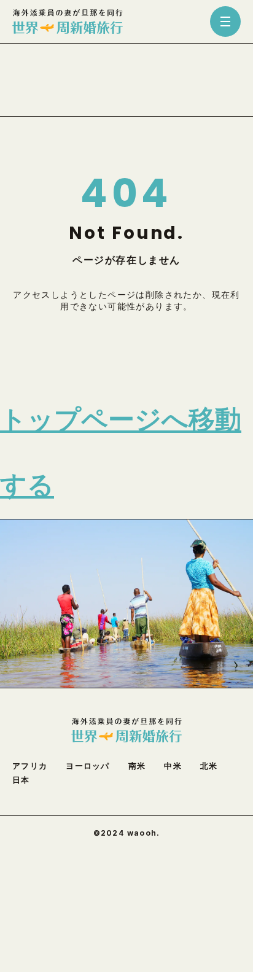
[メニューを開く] (225, 21)
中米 (173, 766)
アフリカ (29, 766)
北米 (209, 766)
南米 (137, 766)
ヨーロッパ (88, 766)
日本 (21, 780)
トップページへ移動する (120, 452)
